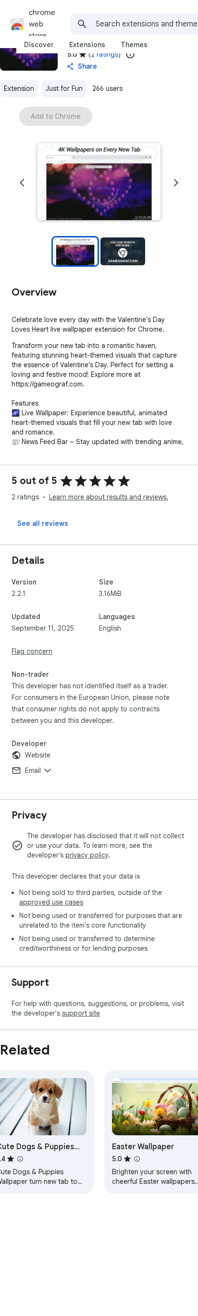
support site (81, 1013)
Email (33, 770)
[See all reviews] (43, 523)
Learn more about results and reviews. (108, 497)
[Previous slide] (22, 182)
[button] (99, 182)
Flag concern (32, 651)
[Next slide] (176, 182)
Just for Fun (64, 88)
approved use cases (51, 902)
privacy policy (86, 855)
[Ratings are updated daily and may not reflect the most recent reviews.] (130, 54)
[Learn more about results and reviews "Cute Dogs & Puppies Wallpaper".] (20, 1158)
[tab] (39, 44)
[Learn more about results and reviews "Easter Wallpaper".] (136, 1158)
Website (37, 755)
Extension (19, 88)
